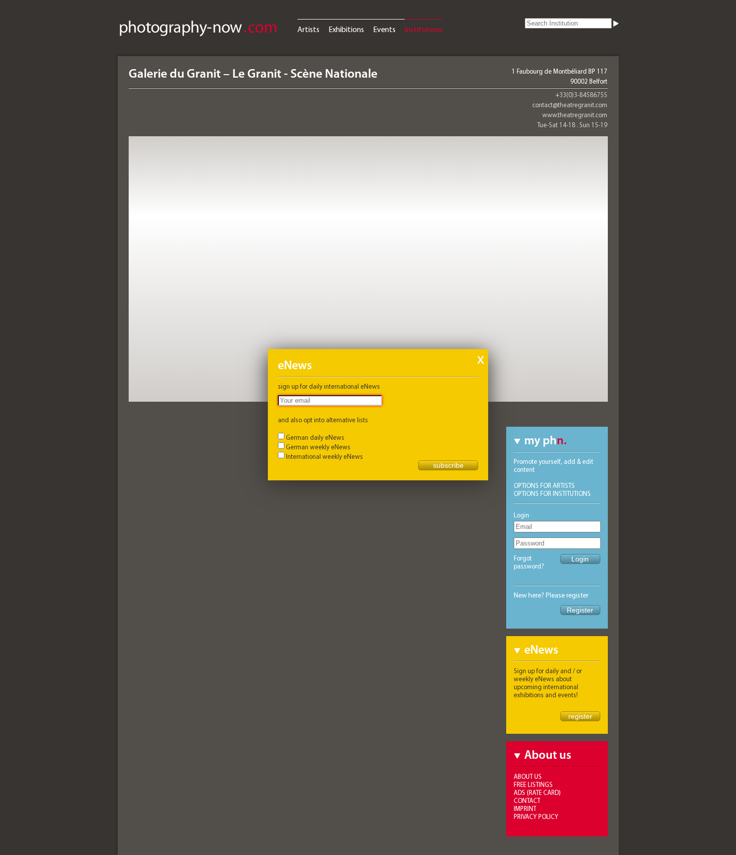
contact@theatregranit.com (569, 105)
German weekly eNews (318, 447)
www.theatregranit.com (574, 115)
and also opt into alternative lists (323, 420)
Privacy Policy (536, 816)
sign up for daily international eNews (329, 386)
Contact (527, 800)
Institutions (424, 29)
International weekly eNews (324, 456)
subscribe (448, 465)
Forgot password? (529, 562)
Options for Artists (544, 485)
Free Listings (533, 784)
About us (528, 776)
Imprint (525, 808)
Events (384, 29)
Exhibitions (346, 29)
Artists (308, 29)
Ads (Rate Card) (537, 792)
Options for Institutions (552, 493)
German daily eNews (315, 437)
